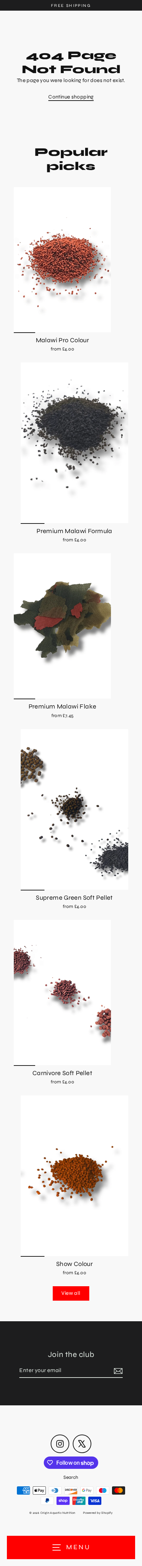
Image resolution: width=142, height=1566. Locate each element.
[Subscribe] (117, 1370)
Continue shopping (71, 97)
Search (70, 1477)
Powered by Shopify (98, 1513)
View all (70, 1293)
